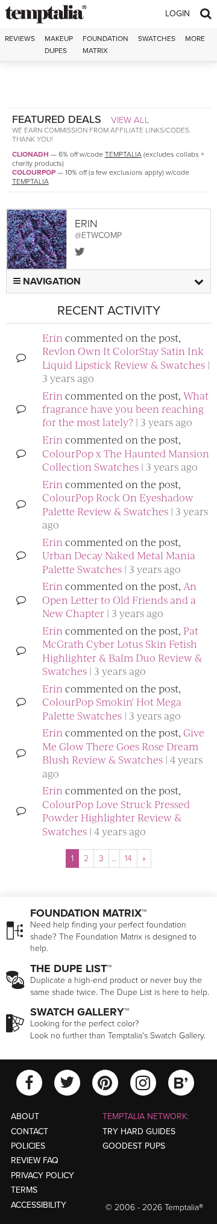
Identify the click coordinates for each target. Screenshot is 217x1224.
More (195, 38)
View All (130, 120)
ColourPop (33, 172)
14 (128, 858)
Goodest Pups (133, 1146)
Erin (52, 337)
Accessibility (38, 1205)
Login (177, 13)
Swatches (156, 38)
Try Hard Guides (138, 1131)
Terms (24, 1190)
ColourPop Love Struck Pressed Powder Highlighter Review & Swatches (116, 817)
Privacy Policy (42, 1175)
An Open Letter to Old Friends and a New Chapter (119, 599)
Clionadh (30, 154)
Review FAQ (34, 1160)
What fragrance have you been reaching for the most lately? (125, 409)
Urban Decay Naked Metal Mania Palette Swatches (118, 562)
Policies (28, 1146)
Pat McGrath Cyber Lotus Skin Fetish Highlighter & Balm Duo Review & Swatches (122, 650)
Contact (29, 1131)
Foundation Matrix (105, 44)
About (25, 1116)
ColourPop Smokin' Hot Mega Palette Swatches (111, 708)
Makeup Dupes (59, 44)
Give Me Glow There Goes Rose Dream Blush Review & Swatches (123, 746)
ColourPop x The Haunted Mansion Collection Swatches (125, 460)
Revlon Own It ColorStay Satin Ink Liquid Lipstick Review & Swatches (123, 357)
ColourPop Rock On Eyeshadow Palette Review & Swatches (117, 504)
